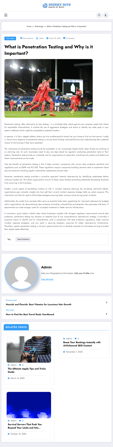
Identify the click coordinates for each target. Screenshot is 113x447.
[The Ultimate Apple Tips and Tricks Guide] (29, 349)
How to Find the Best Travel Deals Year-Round (30, 314)
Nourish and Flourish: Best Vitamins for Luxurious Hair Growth (38, 304)
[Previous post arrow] (106, 302)
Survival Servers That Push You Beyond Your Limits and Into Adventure (25, 426)
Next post (10, 310)
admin (41, 38)
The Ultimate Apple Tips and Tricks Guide (27, 370)
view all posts (47, 279)
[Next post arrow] (106, 314)
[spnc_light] (106, 15)
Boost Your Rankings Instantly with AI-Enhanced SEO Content (81, 344)
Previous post (11, 300)
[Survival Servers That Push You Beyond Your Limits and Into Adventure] (29, 405)
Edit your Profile (81, 273)
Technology (10, 38)
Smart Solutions (28, 38)
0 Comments (70, 38)
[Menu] (6, 15)
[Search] (99, 15)
